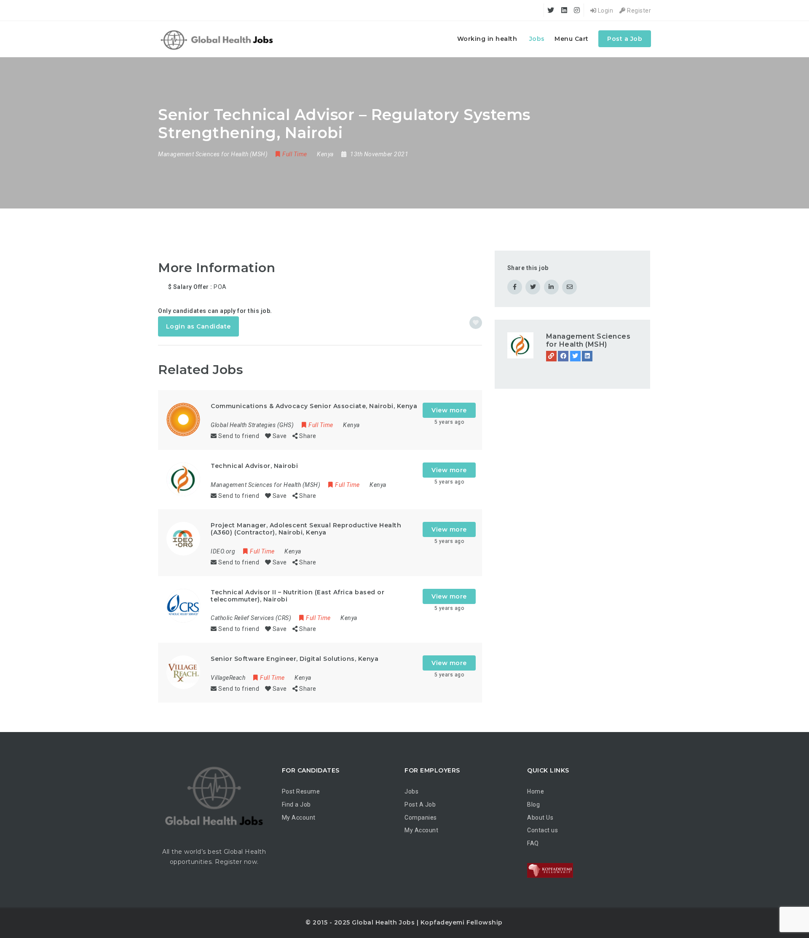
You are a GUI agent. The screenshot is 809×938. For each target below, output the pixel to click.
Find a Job (296, 804)
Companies (420, 817)
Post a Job (624, 39)
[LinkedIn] (587, 356)
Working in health (487, 39)
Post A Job (420, 804)
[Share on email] (569, 287)
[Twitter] (575, 356)
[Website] (551, 356)
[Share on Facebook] (514, 287)
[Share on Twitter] (532, 287)
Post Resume (301, 791)
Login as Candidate (198, 326)
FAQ (533, 843)
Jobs (537, 39)
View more (449, 410)
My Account (299, 817)
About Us (540, 817)
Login (604, 10)
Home (535, 791)
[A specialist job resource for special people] (218, 39)
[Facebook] (563, 356)
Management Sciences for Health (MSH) (588, 340)
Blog (533, 804)
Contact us (542, 830)
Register (638, 10)
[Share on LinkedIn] (551, 287)
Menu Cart (572, 39)
